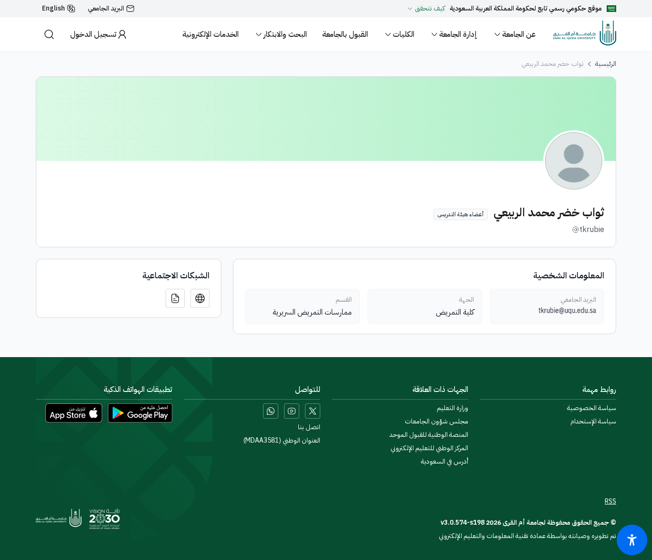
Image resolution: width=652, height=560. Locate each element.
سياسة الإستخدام (593, 421)
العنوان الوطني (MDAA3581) (281, 440)
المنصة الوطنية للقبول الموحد (428, 435)
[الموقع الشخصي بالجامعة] (200, 298)
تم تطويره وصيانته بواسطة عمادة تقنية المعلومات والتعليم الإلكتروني (527, 536)
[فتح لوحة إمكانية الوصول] (632, 540)
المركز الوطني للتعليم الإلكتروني (429, 448)
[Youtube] (291, 411)
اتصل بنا (309, 427)
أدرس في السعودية (444, 461)
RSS (610, 502)
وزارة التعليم (452, 408)
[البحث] (49, 34)
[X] (312, 411)
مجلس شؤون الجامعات (436, 421)
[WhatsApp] (270, 411)
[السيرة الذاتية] (175, 298)
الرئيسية (605, 64)
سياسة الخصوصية (591, 408)
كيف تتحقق (430, 8)
